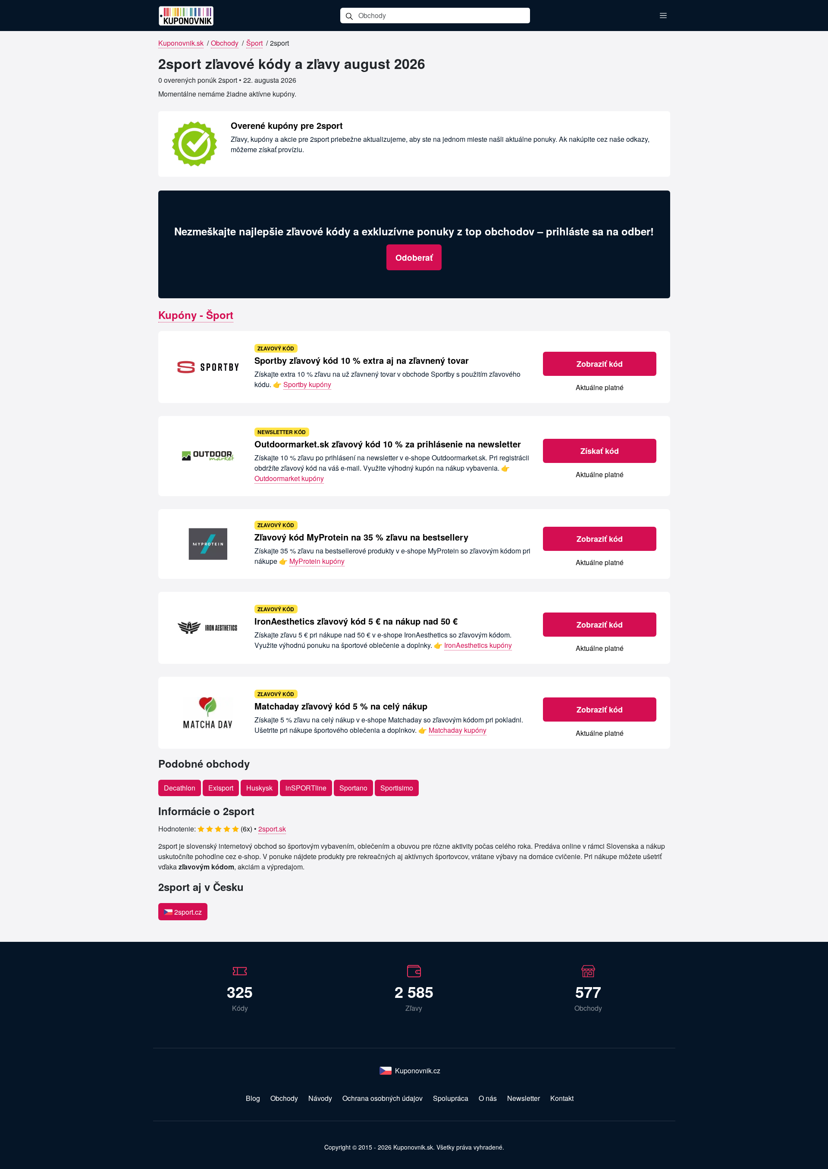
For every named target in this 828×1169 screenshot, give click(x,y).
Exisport (220, 788)
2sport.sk (272, 829)
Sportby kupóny (307, 384)
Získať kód (599, 450)
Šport (254, 43)
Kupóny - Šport (195, 314)
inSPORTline (305, 788)
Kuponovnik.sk (181, 43)
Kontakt (562, 1098)
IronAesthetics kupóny (478, 645)
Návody (320, 1098)
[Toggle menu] (663, 15)
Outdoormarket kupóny (289, 478)
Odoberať (414, 257)
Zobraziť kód (600, 363)
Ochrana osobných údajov (382, 1098)
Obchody (224, 43)
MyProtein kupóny (317, 561)
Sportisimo (396, 788)
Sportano (353, 788)
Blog (253, 1098)
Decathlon (179, 788)
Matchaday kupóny (457, 730)
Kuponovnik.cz (417, 1070)
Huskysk (259, 788)
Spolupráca (450, 1098)
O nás (488, 1098)
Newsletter (523, 1098)
